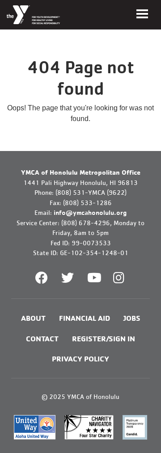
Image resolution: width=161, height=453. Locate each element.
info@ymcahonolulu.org (90, 212)
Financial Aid (84, 318)
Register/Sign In (103, 338)
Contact (42, 338)
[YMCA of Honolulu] (33, 14)
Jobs (131, 318)
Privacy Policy (80, 358)
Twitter (67, 278)
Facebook (41, 278)
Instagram (125, 278)
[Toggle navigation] (142, 13)
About (33, 318)
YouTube (93, 278)
